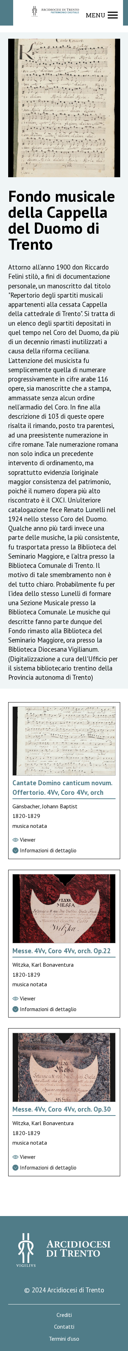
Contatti (64, 1326)
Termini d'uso (64, 1338)
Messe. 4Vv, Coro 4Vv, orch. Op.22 (61, 950)
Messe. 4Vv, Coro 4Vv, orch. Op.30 (61, 1109)
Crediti (64, 1315)
